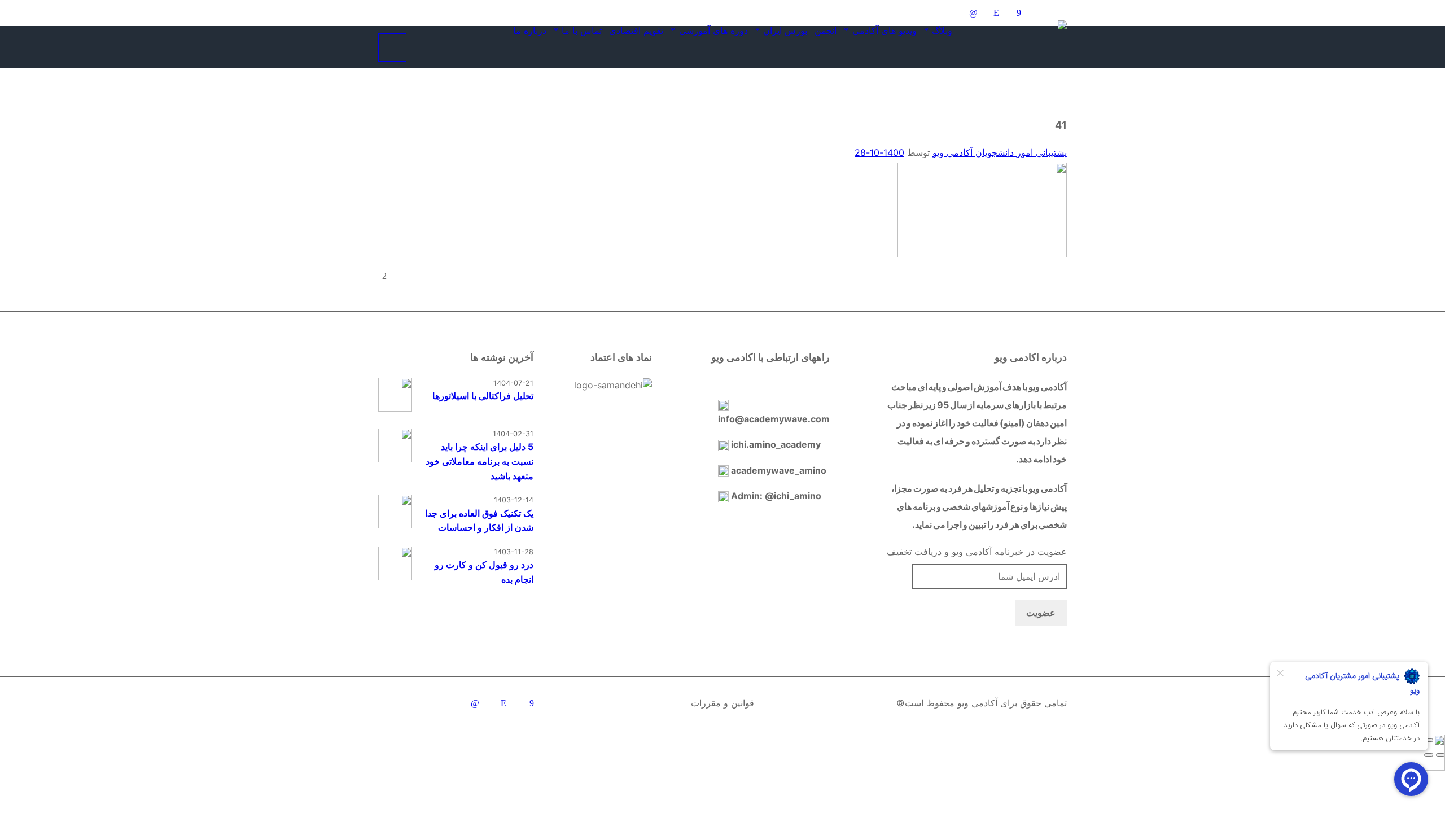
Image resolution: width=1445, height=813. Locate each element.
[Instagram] (996, 13)
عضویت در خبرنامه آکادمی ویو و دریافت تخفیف (977, 551)
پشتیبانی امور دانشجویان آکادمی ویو (999, 152)
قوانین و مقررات (722, 703)
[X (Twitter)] (928, 13)
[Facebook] (1018, 13)
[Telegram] (951, 13)
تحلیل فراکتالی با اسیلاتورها (482, 395)
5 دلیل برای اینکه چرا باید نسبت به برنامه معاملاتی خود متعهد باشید (479, 461)
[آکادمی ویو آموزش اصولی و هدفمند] (1027, 40)
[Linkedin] (973, 13)
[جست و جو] (422, 47)
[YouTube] (905, 13)
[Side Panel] (392, 47)
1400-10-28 (879, 152)
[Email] (1041, 13)
